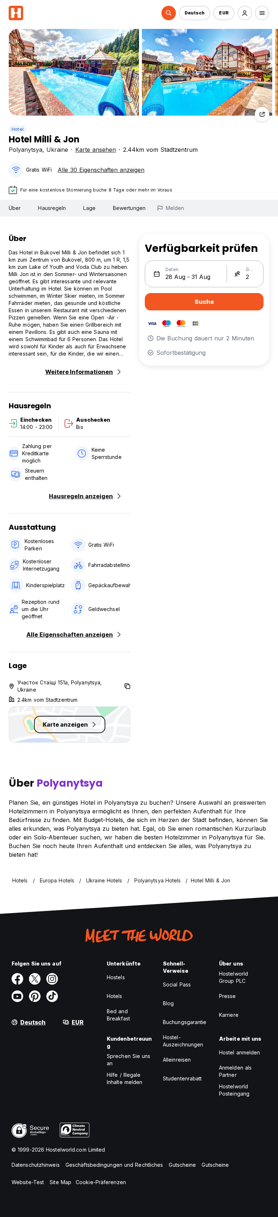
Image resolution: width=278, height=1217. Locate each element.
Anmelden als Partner (235, 1071)
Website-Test (28, 1182)
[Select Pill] (168, 13)
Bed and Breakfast (118, 1015)
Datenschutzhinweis (36, 1165)
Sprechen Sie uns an (129, 1059)
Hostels (116, 977)
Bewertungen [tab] (129, 208)
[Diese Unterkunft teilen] (262, 114)
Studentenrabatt (182, 1078)
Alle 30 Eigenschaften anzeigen (101, 169)
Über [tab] (15, 208)
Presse (227, 996)
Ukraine (57, 149)
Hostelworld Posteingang (234, 1090)
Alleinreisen (177, 1060)
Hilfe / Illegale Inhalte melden (124, 1078)
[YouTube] (17, 996)
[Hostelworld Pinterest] (35, 996)
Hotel (18, 129)
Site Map (60, 1182)
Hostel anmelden (239, 1052)
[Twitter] (35, 979)
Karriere (229, 1015)
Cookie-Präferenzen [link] (101, 1182)
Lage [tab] (89, 208)
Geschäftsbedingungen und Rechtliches (114, 1165)
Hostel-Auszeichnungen (183, 1041)
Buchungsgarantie (185, 1022)
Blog (168, 1003)
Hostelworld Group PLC (233, 977)
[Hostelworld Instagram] (52, 979)
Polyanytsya (25, 149)
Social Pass (177, 984)
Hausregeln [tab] (52, 208)
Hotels (114, 996)
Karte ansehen (95, 149)
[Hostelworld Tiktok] (52, 996)
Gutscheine (182, 1165)
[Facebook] (17, 979)
